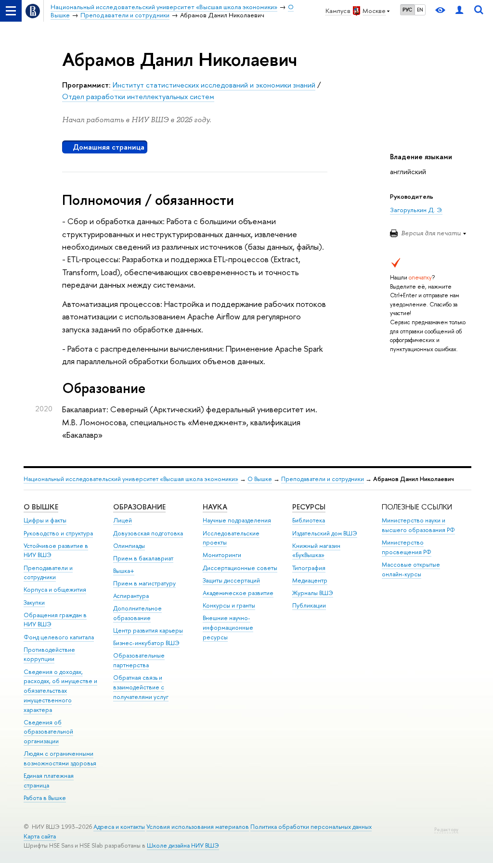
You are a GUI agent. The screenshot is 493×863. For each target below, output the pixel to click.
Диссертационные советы (240, 568)
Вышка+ (123, 571)
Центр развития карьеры (148, 630)
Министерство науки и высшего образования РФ (418, 525)
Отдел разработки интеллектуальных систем (138, 96)
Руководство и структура (58, 533)
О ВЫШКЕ (41, 507)
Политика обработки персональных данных (311, 827)
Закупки (34, 602)
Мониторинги (222, 555)
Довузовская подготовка (148, 533)
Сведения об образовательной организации (48, 732)
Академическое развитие (238, 593)
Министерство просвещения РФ (406, 547)
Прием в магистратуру (144, 583)
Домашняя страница (108, 147)
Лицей (122, 520)
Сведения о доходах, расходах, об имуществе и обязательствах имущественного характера (60, 691)
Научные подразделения (237, 520)
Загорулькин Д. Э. (416, 209)
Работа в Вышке (45, 798)
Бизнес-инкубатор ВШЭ (146, 643)
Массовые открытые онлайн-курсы (411, 569)
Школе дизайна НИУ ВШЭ (183, 845)
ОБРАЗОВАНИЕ (139, 507)
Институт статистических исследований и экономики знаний (214, 85)
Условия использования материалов (197, 827)
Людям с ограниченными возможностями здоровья (60, 758)
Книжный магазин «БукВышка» (316, 550)
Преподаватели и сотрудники (322, 479)
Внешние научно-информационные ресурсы (228, 627)
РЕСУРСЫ (308, 507)
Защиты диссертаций (231, 580)
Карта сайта (40, 836)
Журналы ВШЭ (312, 593)
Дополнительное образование (137, 613)
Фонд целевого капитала (59, 637)
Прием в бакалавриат (143, 558)
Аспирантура (131, 596)
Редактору (446, 829)
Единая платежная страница (49, 780)
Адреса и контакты (119, 827)
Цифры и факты (45, 520)
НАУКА (215, 507)
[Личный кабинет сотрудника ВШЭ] (459, 11)
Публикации (309, 605)
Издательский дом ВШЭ (324, 533)
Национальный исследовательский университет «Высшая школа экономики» (131, 479)
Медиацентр (309, 580)
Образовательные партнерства (139, 660)
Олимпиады (129, 546)
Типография (308, 568)
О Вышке (259, 479)
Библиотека (308, 520)
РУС (407, 9)
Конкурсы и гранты (229, 605)
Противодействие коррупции (49, 654)
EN (420, 9)
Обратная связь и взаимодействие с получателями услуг (141, 687)
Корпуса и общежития (55, 589)
